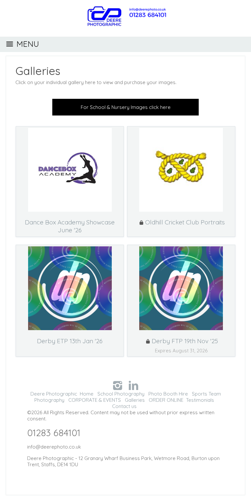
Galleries (37, 71)
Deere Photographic (53, 394)
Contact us (124, 406)
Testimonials (200, 400)
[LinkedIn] (133, 385)
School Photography (120, 394)
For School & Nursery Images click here (126, 107)
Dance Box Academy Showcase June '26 (70, 226)
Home (86, 394)
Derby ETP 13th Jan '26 (70, 341)
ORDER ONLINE (166, 400)
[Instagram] (117, 385)
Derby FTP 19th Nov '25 (185, 341)
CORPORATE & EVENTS (94, 400)
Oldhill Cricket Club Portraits (185, 222)
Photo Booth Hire (168, 394)
